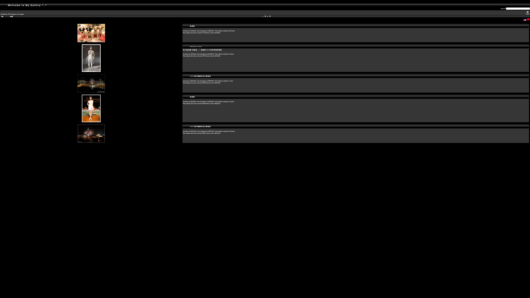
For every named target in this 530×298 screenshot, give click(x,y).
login (527, 14)
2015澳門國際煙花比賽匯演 (200, 126)
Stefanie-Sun (196, 46)
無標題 (192, 26)
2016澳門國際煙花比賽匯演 (200, 76)
